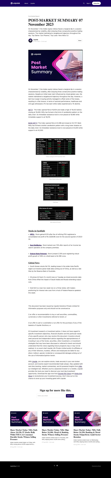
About (26, 3)
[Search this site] (84, 3)
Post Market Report (33, 16)
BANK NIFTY (32, 123)
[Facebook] (57, 465)
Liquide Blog (13, 466)
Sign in (89, 3)
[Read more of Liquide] (30, 40)
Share (79, 40)
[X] (54, 465)
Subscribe (96, 3)
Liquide (32, 3)
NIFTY (30, 110)
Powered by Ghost (96, 466)
